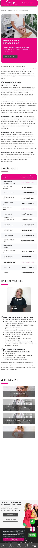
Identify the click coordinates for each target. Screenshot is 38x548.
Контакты (11, 546)
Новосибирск (28, 3)
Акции (26, 546)
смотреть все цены (27, 182)
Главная (19, 546)
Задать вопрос (10, 514)
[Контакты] (32, 521)
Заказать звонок (10, 519)
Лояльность (4, 546)
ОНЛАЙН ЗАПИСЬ (32, 534)
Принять (14, 539)
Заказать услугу (10, 56)
